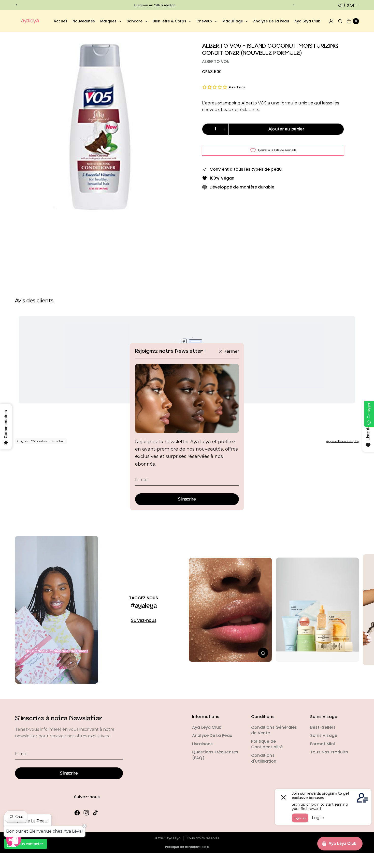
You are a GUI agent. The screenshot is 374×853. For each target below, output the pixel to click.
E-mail (141, 479)
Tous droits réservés (203, 838)
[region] (155, 5)
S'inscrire (187, 499)
